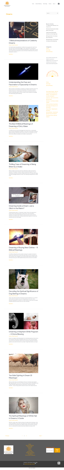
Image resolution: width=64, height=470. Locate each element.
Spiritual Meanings (49, 51)
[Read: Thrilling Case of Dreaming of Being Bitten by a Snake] (23, 153)
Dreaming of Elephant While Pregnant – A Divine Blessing (23, 332)
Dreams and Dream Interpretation (52, 104)
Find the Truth (50, 447)
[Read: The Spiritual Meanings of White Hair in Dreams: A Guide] (23, 405)
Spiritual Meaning (39, 3)
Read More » (11, 54)
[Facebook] (59, 463)
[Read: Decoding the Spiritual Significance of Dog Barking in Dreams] (23, 278)
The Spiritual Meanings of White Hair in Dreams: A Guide (23, 417)
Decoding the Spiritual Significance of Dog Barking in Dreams (23, 292)
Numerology (45, 3)
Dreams (50, 3)
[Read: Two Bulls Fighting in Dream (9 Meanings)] (23, 363)
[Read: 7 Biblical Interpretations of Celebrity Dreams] (23, 29)
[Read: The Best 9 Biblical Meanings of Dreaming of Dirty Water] (23, 113)
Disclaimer (30, 454)
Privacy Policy (30, 451)
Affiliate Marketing (30, 452)
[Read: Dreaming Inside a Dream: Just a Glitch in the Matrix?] (23, 195)
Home (33, 3)
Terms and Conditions (30, 455)
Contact (30, 450)
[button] (55, 3)
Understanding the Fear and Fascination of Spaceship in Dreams (23, 83)
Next (40, 435)
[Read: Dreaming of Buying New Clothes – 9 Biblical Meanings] (23, 236)
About (54, 3)
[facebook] (59, 4)
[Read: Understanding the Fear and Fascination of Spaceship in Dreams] (23, 71)
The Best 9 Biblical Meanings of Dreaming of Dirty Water (21, 125)
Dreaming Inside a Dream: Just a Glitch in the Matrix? (21, 207)
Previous (7, 435)
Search (57, 450)
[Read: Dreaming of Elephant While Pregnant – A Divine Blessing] (23, 321)
